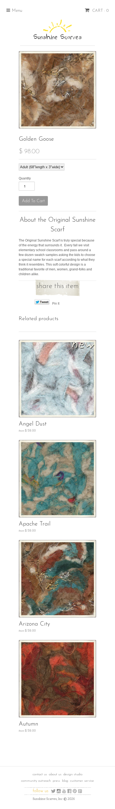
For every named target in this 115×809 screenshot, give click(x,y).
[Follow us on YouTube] (64, 791)
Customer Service (82, 781)
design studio (72, 774)
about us (55, 774)
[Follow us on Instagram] (58, 791)
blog (65, 781)
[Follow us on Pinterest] (74, 791)
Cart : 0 (100, 11)
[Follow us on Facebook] (69, 791)
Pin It (55, 303)
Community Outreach (36, 781)
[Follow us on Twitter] (53, 791)
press (56, 781)
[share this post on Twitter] (41, 303)
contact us (40, 774)
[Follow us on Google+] (80, 791)
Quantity (25, 178)
